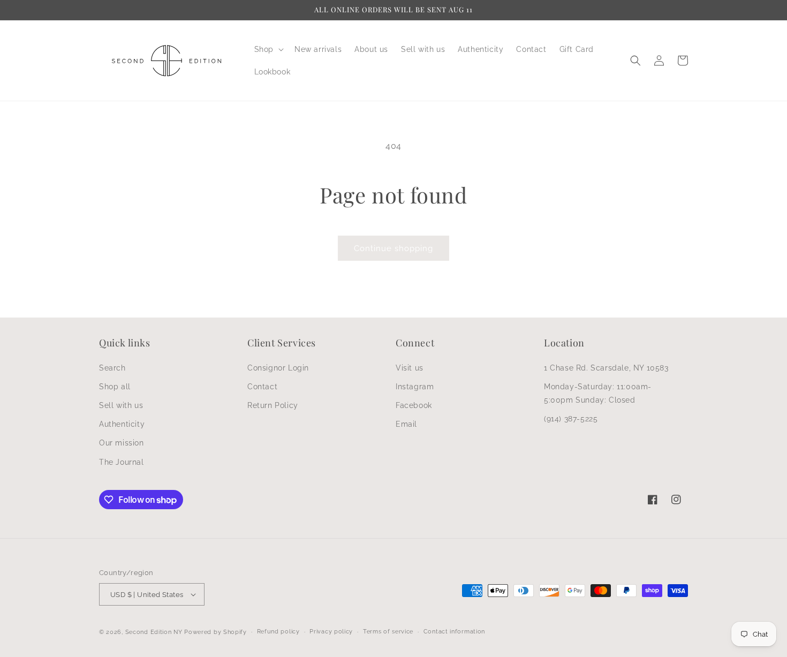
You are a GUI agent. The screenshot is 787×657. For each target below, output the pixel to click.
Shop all (115, 386)
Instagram (415, 386)
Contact (262, 386)
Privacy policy (331, 631)
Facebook (414, 405)
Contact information (454, 631)
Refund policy (278, 631)
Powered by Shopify (215, 632)
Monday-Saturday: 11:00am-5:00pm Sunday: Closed (598, 393)
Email (406, 424)
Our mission (121, 443)
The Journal (121, 462)
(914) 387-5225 (570, 418)
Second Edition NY (154, 632)
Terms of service (388, 631)
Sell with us (121, 405)
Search (112, 368)
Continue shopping (393, 248)
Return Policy (272, 405)
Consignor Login (278, 368)
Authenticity (122, 424)
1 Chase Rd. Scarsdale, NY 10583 (606, 368)
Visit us (409, 368)
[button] (268, 49)
